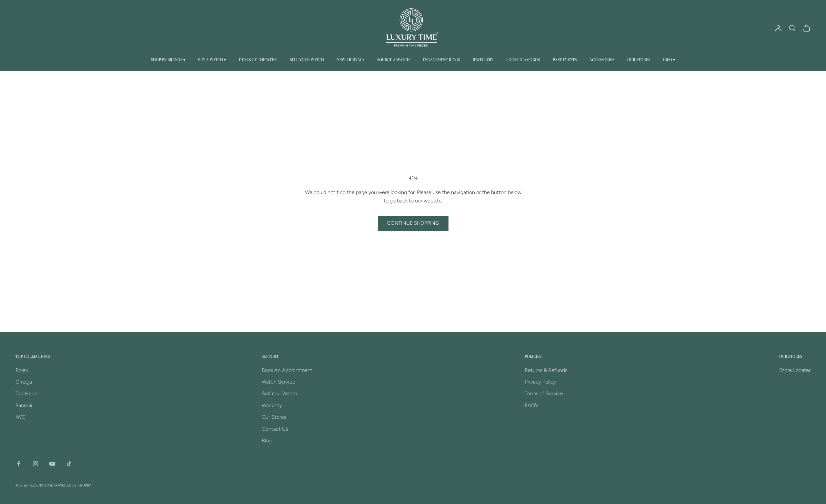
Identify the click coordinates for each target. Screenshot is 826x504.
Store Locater (795, 370)
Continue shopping (413, 223)
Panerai (23, 405)
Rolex (21, 370)
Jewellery (483, 59)
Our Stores (638, 59)
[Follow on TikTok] (69, 463)
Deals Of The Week (258, 59)
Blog (267, 440)
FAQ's (531, 405)
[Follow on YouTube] (52, 463)
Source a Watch (393, 59)
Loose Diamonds (523, 59)
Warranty (272, 405)
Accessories (601, 59)
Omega (23, 382)
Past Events (565, 59)
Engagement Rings (441, 59)
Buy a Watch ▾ (212, 59)
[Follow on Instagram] (35, 463)
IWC (20, 417)
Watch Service (278, 382)
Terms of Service (544, 393)
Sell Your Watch (307, 59)
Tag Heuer (27, 393)
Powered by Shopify (73, 485)
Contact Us (275, 429)
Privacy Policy (540, 382)
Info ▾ (669, 59)
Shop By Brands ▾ (168, 59)
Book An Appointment (287, 370)
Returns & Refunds (546, 370)
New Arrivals (350, 59)
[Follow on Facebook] (18, 463)
